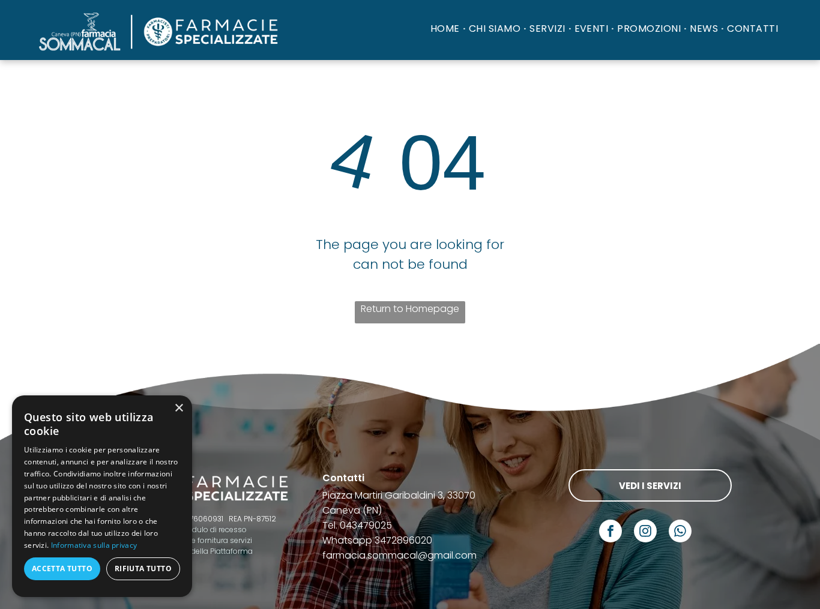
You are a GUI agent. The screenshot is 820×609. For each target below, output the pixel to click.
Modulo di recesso (214, 529)
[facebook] (610, 532)
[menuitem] (446, 28)
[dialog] (102, 496)
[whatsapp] (680, 532)
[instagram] (645, 532)
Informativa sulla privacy (94, 545)
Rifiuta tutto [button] (143, 568)
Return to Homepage (410, 309)
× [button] (178, 408)
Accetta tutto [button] (62, 568)
